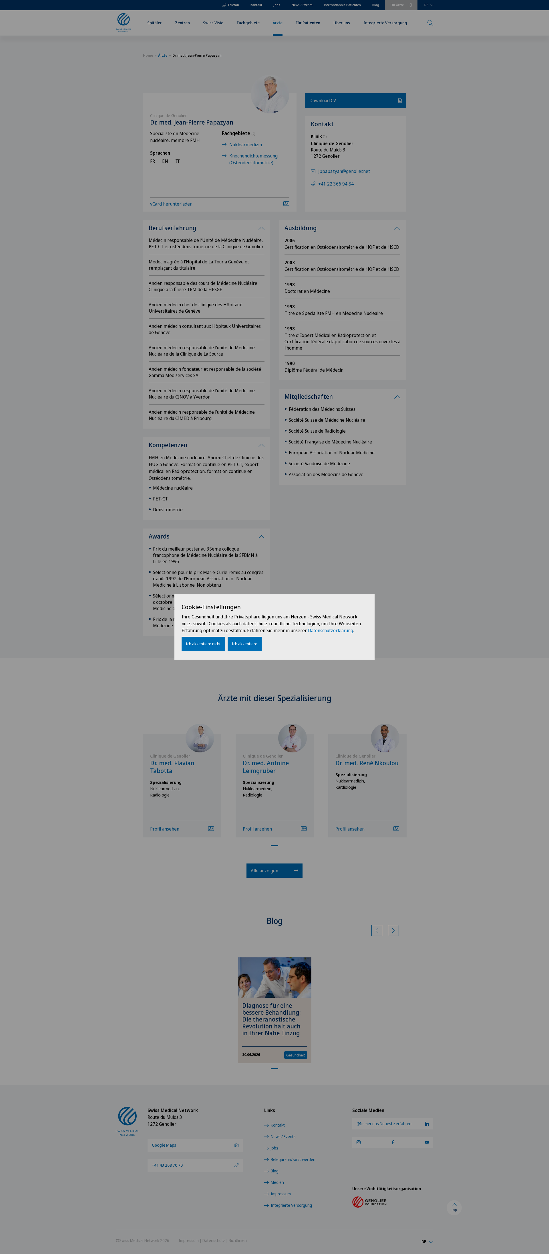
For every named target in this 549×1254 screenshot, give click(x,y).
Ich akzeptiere (244, 643)
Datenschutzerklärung (330, 630)
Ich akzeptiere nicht (203, 643)
